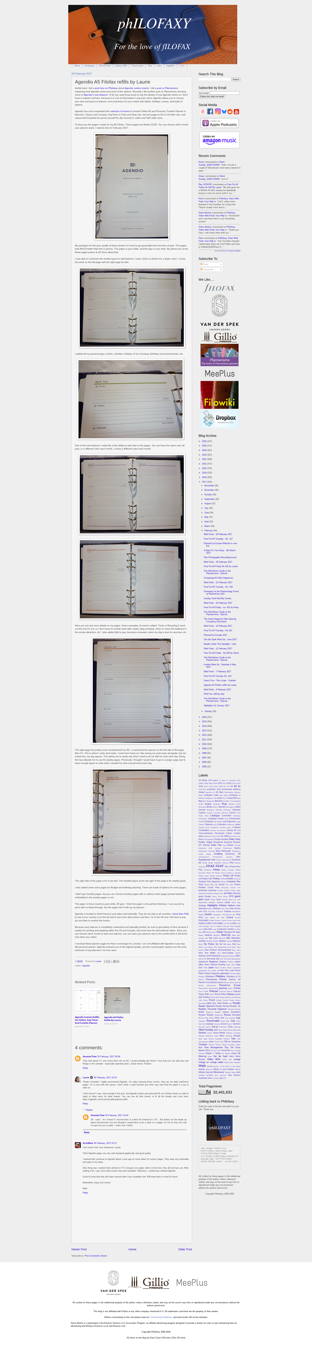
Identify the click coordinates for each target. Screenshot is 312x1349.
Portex (211, 994)
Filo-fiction (207, 870)
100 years (213, 780)
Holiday (209, 908)
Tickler (238, 1045)
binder (201, 804)
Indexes (227, 911)
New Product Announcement (218, 950)
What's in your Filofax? (223, 1069)
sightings (237, 1027)
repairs (226, 1012)
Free (217, 887)
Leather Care (211, 923)
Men (238, 935)
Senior (208, 1027)
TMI (232, 1047)
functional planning (207, 890)
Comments (207, 269)
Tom (212, 1050)
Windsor (228, 1072)
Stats (216, 1036)
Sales (238, 1021)
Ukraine (227, 1053)
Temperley (235, 1042)
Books (209, 807)
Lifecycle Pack (228, 926)
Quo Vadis (217, 1003)
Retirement (219, 1015)
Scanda (217, 1024)
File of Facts (105, 65)
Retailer (210, 1015)
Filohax (216, 878)
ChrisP (201, 821)
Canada (210, 813)
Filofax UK (228, 875)
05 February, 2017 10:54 (105, 1077)
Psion (205, 1000)
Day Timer (216, 836)
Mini (228, 938)
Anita (216, 795)
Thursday (231, 1045)
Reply (85, 1068)
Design (217, 839)
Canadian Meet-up (221, 813)
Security (202, 1027)
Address (236, 789)
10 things (203, 780)
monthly (202, 941)
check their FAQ (180, 914)
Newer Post (79, 1249)
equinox (229, 857)
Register (218, 1012)
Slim (238, 1030)
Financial (237, 879)
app (221, 795)
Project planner (225, 997)
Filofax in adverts (233, 873)
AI (214, 792)
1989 (206, 783)
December (209, 485)
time (200, 1047)
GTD (231, 896)
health (227, 902)
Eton (238, 857)
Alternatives (228, 792)
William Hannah (206, 1072)
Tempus (211, 1045)
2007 (204, 757)
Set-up (215, 1027)
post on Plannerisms (167, 88)
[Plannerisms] (220, 365)
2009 (204, 748)
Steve (221, 1036)
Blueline (232, 804)
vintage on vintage (208, 1062)
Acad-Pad (202, 789)
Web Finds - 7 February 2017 (217, 671)
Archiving (233, 795)
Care (238, 813)
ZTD (224, 1078)
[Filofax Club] (220, 293)
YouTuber (215, 1078)
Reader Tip (235, 1006)
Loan (214, 929)
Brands (222, 807)
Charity (220, 819)
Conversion (221, 830)
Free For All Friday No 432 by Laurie (221, 566)
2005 (204, 766)
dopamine (202, 848)
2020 (204, 468)
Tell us (227, 1041)
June (207, 512)
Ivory (206, 917)
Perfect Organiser (212, 973)
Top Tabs (217, 1050)
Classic (201, 824)
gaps (238, 890)
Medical (208, 935)
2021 (204, 464)
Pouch (217, 994)
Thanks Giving (221, 1045)
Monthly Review (212, 941)
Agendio (86, 965)
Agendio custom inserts (137, 88)
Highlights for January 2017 (216, 705)
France (237, 884)
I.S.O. (182, 65)
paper (211, 967)
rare (230, 1003)
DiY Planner (204, 845)
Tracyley (237, 1050)
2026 (204, 441)
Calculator (227, 810)
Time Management (213, 1047)
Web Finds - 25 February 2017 (218, 562)
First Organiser (213, 882)
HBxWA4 (212, 902)
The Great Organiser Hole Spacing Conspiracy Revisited (220, 620)
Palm (205, 968)
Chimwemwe (234, 819)
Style (205, 1039)
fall (200, 863)
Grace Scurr (217, 896)
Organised (203, 962)
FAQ (231, 863)
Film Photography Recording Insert (220, 557)
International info (228, 914)
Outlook (213, 965)
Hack (218, 899)
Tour (232, 1050)
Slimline (202, 1033)
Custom (237, 833)
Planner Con (204, 982)
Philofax (202, 976)
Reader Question (207, 1006)
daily (201, 836)
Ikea (213, 911)
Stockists (229, 1036)
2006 (204, 762)
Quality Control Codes (225, 1000)
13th (238, 780)
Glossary (236, 893)
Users (210, 1056)
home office (225, 908)
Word (234, 1072)
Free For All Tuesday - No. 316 (218, 587)
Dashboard (207, 836)
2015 (204, 721)
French (233, 887)
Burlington (210, 810)
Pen (222, 970)
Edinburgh (226, 851)
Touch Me (225, 1050)
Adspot (202, 792)
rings (238, 1018)
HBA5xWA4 (203, 902)
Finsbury (202, 882)
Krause (217, 920)
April (206, 521)
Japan (212, 917)
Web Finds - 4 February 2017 (217, 689)
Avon (225, 798)
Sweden (227, 1039)
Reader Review (222, 1006)
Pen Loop (229, 970)
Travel (208, 1053)
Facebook (236, 860)
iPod (201, 917)
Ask (215, 798)
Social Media (219, 1033)
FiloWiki (229, 879)
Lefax (220, 923)
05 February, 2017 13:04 (116, 1115)
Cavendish (226, 816)
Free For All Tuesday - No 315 (218, 630)
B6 (235, 798)
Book (238, 804)
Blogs (224, 804)
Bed (204, 801)
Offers (237, 956)
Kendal (237, 917)
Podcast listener (226, 991)
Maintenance (211, 932)
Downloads (227, 848)
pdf (218, 970)
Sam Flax (202, 1024)
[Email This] (105, 961)
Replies (89, 1110)
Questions (202, 1003)
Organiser (213, 961)
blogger (208, 804)
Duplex (237, 848)
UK (223, 1053)
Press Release (228, 994)
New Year (203, 953)
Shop (230, 1027)
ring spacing (230, 1018)
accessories (227, 789)
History (223, 905)
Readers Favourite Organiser (213, 1009)
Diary (232, 839)
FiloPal (223, 879)
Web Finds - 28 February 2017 (218, 534)
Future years (137, 65)
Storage (237, 1036)
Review (227, 1015)
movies (229, 941)
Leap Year (237, 920)
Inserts (208, 914)
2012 (204, 735)
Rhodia (201, 1018)
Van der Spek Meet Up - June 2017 (220, 639)
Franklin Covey (206, 887)
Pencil (237, 970)
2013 (204, 730)
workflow (202, 1075)
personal (225, 973)
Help (238, 902)
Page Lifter (230, 965)
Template (203, 1044)
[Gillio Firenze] (220, 342)
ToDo (207, 1050)
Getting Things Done (215, 893)
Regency (209, 1012)
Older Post (185, 1249)
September (209, 499)
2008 (204, 753)
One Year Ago (225, 959)
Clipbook (208, 824)
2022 (204, 459)
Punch (212, 1000)
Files (150, 65)
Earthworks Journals (206, 851)
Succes (211, 1039)
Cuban (229, 833)
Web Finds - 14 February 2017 (218, 626)
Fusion (226, 890)
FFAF (210, 866)
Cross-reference (206, 833)
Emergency (236, 851)
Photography (211, 979)
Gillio (229, 893)
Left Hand (227, 923)
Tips (226, 1047)
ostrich (237, 962)
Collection (221, 824)
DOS (210, 848)
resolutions (235, 1012)
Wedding (210, 1066)
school (223, 1024)
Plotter (230, 988)
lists (210, 929)
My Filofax (209, 944)
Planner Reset (229, 982)
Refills (201, 1012)
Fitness (223, 882)
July (206, 508)
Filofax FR (210, 873)
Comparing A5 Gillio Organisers (218, 578)
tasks (211, 1042)
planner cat (235, 979)
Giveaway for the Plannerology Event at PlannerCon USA (221, 592)
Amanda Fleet (90, 1056)
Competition (204, 830)
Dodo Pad (216, 845)
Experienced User (207, 859)
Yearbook (203, 1078)
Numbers (231, 956)
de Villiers (225, 836)
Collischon (230, 824)
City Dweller (218, 821)
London (230, 929)
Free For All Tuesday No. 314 (217, 676)
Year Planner (234, 1075)
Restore (202, 1015)
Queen (237, 1000)
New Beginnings (220, 947)
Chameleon (203, 819)
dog (224, 845)
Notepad (224, 956)
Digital (209, 842)
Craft (238, 830)
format (221, 884)
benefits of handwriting (231, 801)
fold (216, 884)
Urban (234, 1053)
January (208, 711)
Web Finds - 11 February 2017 (218, 648)
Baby (238, 798)
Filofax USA (207, 879)
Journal (229, 917)
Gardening (203, 893)
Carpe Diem (204, 816)
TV (213, 1053)
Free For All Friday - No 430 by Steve (221, 653)
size (216, 1030)
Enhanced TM (233, 854)
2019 (204, 472)
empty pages (205, 854)
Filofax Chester (228, 870)
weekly (202, 1069)
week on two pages (232, 1066)
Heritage (202, 905)
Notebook (216, 956)
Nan (234, 944)
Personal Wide (234, 973)
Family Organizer (214, 863)
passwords (203, 970)
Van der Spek (220, 1056)
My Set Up (221, 944)
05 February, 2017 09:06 (109, 1056)
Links (159, 65)
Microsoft (222, 938)
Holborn (231, 905)
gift (225, 893)
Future (233, 890)
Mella (234, 935)
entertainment (204, 857)
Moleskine (235, 938)
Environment (217, 857)
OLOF (204, 959)
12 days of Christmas (227, 780)
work (238, 1072)
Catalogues (89, 65)
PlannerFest (203, 988)
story (200, 1039)
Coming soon (204, 827)
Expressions (226, 860)
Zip (221, 1078)
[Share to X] (111, 961)
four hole (229, 884)
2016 (204, 717)
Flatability (231, 882)
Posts (205, 264)
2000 (211, 783)
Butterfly (219, 810)
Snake (209, 1033)
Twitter (218, 1053)
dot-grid (218, 848)
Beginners (210, 801)
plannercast (211, 985)
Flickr (201, 884)
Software (229, 1033)
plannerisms (213, 988)
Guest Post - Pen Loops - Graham (220, 680)
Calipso (202, 813)
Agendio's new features (96, 95)
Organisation (235, 959)
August (208, 503)
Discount (228, 842)
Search (229, 1024)
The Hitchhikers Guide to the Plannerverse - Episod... (217, 572)
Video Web (213, 1059)
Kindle (211, 920)
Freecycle (224, 887)
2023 (204, 455)
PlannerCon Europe (229, 985)
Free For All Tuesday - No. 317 (218, 539)
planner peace (216, 982)
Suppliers (170, 65)
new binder (232, 947)
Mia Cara (213, 938)
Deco (201, 839)
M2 (204, 932)
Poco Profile (203, 991)
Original (222, 962)
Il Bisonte (219, 911)
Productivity (214, 997)
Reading (231, 1009)
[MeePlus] (220, 379)
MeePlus (216, 935)
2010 (204, 744)
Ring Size (219, 1018)
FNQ (212, 884)
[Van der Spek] (220, 329)
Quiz (209, 1003)
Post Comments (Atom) (96, 1256)
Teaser (216, 1042)
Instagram (217, 914)
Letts (238, 923)
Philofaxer (210, 976)
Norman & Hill (205, 956)
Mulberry (236, 941)
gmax (201, 176)
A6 (239, 786)
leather (202, 923)
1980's (201, 783)
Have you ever (234, 899)
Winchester (219, 1072)
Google (208, 896)
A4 (231, 786)
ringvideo (202, 1021)
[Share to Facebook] (114, 961)
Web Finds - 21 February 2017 (218, 582)
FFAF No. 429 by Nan (214, 694)
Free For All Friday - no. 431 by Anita (221, 607)
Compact (236, 827)
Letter (233, 923)
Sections (236, 1024)
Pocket (237, 988)
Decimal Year (235, 836)
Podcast (213, 991)
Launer (223, 920)
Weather (237, 1062)
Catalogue (215, 815)
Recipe (237, 1009)
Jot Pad (220, 917)
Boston (215, 807)
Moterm (222, 941)
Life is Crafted (216, 926)
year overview (220, 1075)
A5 (235, 786)
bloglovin (216, 804)
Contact (213, 830)
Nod (219, 953)
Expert (218, 860)
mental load (203, 938)
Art (239, 795)
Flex (238, 881)
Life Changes (204, 926)
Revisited (236, 1015)
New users (236, 950)
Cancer (232, 813)
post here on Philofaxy (106, 88)
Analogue (208, 795)
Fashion (237, 863)
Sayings (209, 1024)
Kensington (204, 920)
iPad (238, 914)
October (208, 494)
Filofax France (220, 873)
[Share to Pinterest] (117, 961)
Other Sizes (204, 965)
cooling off (231, 830)
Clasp (238, 821)
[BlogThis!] (108, 961)
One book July (213, 959)
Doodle (237, 845)
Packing (221, 965)
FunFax (220, 890)
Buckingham (230, 807)
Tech (222, 1042)
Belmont (218, 801)
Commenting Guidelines (161, 1317)
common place (225, 827)
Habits (213, 899)
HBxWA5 (220, 902)
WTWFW (210, 1075)
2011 (204, 739)
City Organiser (229, 821)
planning (223, 988)
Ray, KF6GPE (205, 184)
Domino (230, 845)
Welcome (209, 1069)
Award (230, 798)
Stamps (201, 1036)
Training (202, 1053)
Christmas (208, 821)
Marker (201, 935)
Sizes (221, 1030)
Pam (201, 238)
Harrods (225, 899)
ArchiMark (88, 1143)
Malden (220, 932)
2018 (204, 477)
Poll (206, 994)
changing (212, 819)
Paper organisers (233, 968)
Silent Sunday (206, 1029)
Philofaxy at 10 (233, 976)
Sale (233, 1021)
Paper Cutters (220, 968)
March (207, 526)
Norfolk (237, 953)
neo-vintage (208, 947)
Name (229, 944)
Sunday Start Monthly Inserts (217, 598)
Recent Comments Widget (230, 251)
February (208, 530)
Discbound (218, 842)
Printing (206, 997)
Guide (207, 899)
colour (237, 824)
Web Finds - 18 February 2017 (218, 603)
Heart (234, 902)
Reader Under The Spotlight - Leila (220, 644)
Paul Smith (212, 970)
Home (132, 1249)
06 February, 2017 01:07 (105, 1143)
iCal (209, 911)
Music (201, 944)
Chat (226, 819)
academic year (214, 789)
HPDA (205, 911)
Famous (225, 863)
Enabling (218, 854)
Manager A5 (229, 932)
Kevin (201, 162)
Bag (200, 801)
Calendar (236, 810)
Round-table (213, 1020)
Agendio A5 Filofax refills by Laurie (220, 685)
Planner (223, 979)
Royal (223, 1021)
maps (238, 932)
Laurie (86, 1077)
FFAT (220, 866)
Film (200, 870)
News (212, 953)
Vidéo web (227, 1059)
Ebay (218, 851)
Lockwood (221, 929)
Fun (239, 887)
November (209, 490)
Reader (236, 1003)
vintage (237, 1059)
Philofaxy (220, 976)
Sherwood (223, 1027)
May (206, 517)
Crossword (219, 833)
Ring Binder (209, 1018)
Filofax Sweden (216, 876)
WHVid (237, 1069)
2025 (204, 445)
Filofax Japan (204, 876)
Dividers (236, 842)
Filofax (216, 869)
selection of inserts (120, 111)
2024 (204, 450)
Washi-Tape (228, 1062)
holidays (216, 908)
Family (204, 863)
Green (225, 896)
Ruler (228, 1021)
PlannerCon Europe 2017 (215, 635)
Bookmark (202, 807)
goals (201, 896)
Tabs (233, 1038)
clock (215, 824)
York (209, 1078)
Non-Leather (228, 953)
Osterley (230, 962)
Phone (201, 979)
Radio (225, 1003)
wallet (220, 1062)
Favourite (202, 867)
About (77, 65)
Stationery (209, 1036)
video (231, 1056)
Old (200, 959)
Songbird (237, 1033)
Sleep (235, 1030)
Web (202, 1066)
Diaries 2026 (121, 65)
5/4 (224, 786)
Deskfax (224, 839)
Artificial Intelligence (206, 798)
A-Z (228, 786)
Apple (225, 795)
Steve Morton (205, 212)
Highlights (212, 905)
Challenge (236, 816)
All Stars (219, 792)
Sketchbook (227, 1030)
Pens (201, 973)
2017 (204, 482)
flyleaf (207, 884)
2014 (204, 726)
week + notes (219, 1066)
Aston (219, 798)
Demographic (209, 839)
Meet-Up (225, 935)
